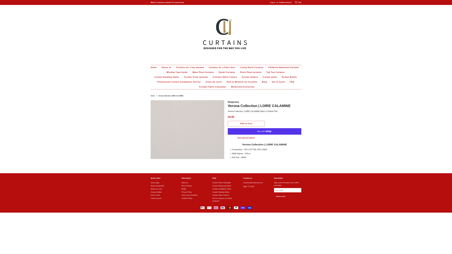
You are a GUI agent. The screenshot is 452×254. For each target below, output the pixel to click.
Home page (155, 183)
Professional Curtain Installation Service (179, 82)
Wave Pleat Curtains (203, 72)
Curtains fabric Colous (225, 77)
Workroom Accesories (242, 87)
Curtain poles (270, 77)
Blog (264, 82)
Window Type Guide (177, 72)
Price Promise (187, 186)
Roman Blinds (289, 77)
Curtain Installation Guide (221, 189)
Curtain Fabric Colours (220, 195)
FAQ (292, 82)
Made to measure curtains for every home (167, 2)
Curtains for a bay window (190, 67)
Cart (299, 2)
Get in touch (278, 82)
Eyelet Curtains (227, 72)
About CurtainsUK (157, 186)
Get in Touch (155, 195)
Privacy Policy (187, 192)
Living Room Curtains (252, 67)
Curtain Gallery (250, 77)
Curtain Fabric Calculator (212, 87)
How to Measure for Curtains (242, 82)
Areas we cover (214, 82)
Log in (272, 2)
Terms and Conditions (190, 195)
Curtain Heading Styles (166, 77)
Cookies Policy (187, 198)
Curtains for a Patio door (222, 67)
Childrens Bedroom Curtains (283, 67)
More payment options (246, 138)
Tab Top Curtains (275, 72)
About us (166, 67)
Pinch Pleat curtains (251, 72)
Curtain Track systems (196, 77)
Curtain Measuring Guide (221, 186)
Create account (285, 2)
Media (184, 189)
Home (154, 67)
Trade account (156, 198)
